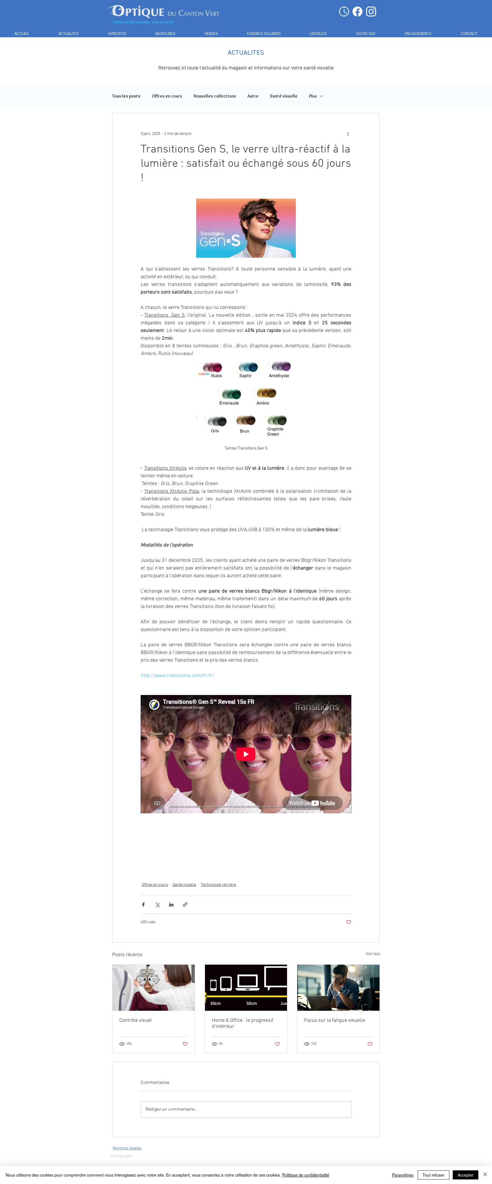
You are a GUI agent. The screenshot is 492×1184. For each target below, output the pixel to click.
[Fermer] (485, 1174)
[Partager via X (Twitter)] (157, 904)
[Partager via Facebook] (143, 904)
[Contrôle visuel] (153, 988)
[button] (165, 33)
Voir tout (373, 954)
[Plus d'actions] (348, 134)
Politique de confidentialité (305, 1175)
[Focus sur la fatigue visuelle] (338, 988)
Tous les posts (126, 96)
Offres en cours (167, 96)
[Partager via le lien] (185, 904)
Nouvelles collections (215, 96)
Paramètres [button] (402, 1175)
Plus (313, 96)
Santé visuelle (284, 96)
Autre (253, 96)
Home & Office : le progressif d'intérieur (243, 1024)
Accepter (465, 1175)
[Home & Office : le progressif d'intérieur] (246, 988)
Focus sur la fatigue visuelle (334, 1021)
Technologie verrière (218, 884)
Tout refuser (433, 1175)
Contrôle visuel (135, 1021)
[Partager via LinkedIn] (171, 904)
